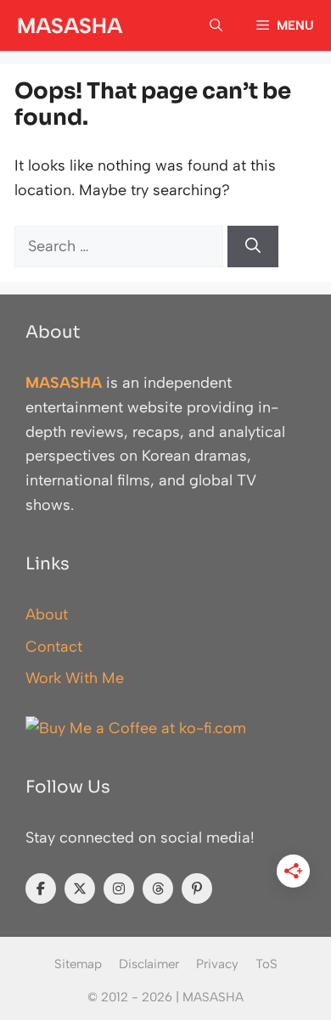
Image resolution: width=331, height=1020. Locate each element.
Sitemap (78, 964)
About (46, 614)
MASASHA (69, 25)
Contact (53, 646)
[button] (216, 25)
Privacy (217, 964)
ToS (266, 964)
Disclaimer (149, 964)
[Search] (252, 246)
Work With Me (74, 678)
